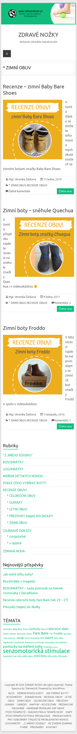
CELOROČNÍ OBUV (44, 700)
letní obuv (58, 638)
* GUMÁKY (15, 502)
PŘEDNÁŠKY (37, 727)
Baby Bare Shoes (21, 629)
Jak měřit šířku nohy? (18, 574)
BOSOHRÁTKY (13, 462)
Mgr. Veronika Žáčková (22, 179)
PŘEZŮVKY (62, 700)
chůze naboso (9, 634)
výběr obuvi (27, 656)
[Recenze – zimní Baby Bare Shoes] (32, 101)
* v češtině (14, 543)
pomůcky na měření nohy (23, 646)
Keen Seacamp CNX (34, 638)
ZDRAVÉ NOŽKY (38, 35)
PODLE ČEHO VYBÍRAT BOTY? (24, 483)
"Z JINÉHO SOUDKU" (18, 455)
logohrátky (8, 642)
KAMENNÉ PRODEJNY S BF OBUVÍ (45, 708)
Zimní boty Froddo (24, 328)
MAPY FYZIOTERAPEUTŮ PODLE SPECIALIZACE (39, 714)
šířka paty (62, 656)
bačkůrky (34, 629)
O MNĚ (24, 727)
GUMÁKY (9, 704)
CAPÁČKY (22, 704)
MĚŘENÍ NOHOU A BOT (30, 693)
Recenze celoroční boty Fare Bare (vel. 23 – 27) (35, 600)
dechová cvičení (24, 634)
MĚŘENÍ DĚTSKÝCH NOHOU (23, 476)
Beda (43, 629)
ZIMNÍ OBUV (24, 700)
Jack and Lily (9, 638)
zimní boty (40, 656)
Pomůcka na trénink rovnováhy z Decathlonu (46, 642)
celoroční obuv (58, 629)
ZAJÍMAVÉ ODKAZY (17, 530)
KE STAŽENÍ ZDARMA (60, 723)
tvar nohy (17, 656)
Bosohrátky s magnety (19, 581)
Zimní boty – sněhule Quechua (38, 210)
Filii (51, 634)
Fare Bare (41, 633)
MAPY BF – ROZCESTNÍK (42, 704)
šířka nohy (52, 656)
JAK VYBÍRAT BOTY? (57, 693)
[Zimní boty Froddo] (32, 337)
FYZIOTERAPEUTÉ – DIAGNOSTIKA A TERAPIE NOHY (34, 712)
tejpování (7, 656)
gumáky (67, 634)
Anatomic (7, 629)
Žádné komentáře (19, 191)
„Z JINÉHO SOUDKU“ (34, 723)
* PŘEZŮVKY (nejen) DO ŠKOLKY (30, 516)
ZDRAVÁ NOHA (14, 551)
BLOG (11, 693)
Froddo (58, 633)
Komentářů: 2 (63, 302)
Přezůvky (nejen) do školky (21, 607)
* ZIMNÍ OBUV (17, 185)
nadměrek (19, 642)
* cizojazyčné (16, 536)
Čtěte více (65, 191)
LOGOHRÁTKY (13, 469)
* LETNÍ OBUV (17, 509)
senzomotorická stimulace (36, 651)
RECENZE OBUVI (37, 185)
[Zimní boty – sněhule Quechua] (44, 219)
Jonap (20, 637)
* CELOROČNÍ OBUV (21, 495)
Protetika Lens (50, 647)
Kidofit (49, 637)
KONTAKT (51, 727)
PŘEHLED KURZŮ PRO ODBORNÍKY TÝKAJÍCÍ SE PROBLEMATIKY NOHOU (39, 718)
